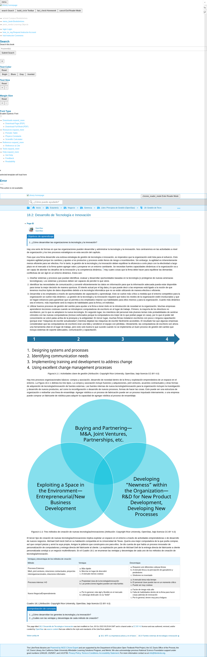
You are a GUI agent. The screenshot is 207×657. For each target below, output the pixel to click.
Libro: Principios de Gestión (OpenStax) (118, 208)
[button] (9, 158)
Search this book (7, 44)
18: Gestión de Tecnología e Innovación (161, 208)
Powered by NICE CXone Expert (64, 648)
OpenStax (39, 228)
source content (52, 629)
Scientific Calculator (13, 139)
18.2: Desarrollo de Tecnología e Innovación (56, 626)
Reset (4, 70)
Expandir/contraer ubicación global (178, 207)
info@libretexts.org (157, 653)
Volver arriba (32, 636)
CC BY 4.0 (137, 626)
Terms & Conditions (90, 653)
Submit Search (8, 53)
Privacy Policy (75, 653)
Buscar (31, 202)
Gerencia (88, 208)
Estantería (54, 208)
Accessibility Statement (109, 653)
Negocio (71, 208)
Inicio (38, 208)
